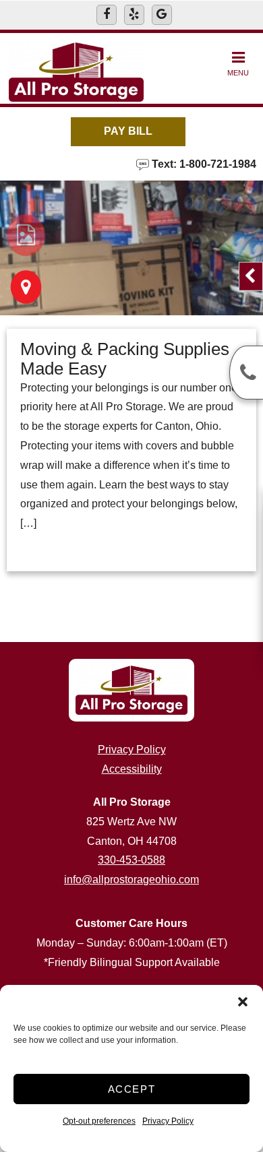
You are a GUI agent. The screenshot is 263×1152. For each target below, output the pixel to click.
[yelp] (134, 15)
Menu (238, 73)
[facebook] (106, 15)
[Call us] (246, 372)
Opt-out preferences (99, 1121)
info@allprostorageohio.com (131, 879)
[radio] (26, 235)
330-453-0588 (131, 860)
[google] (162, 15)
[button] (243, 1002)
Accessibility (132, 769)
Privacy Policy (168, 1121)
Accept (132, 1089)
